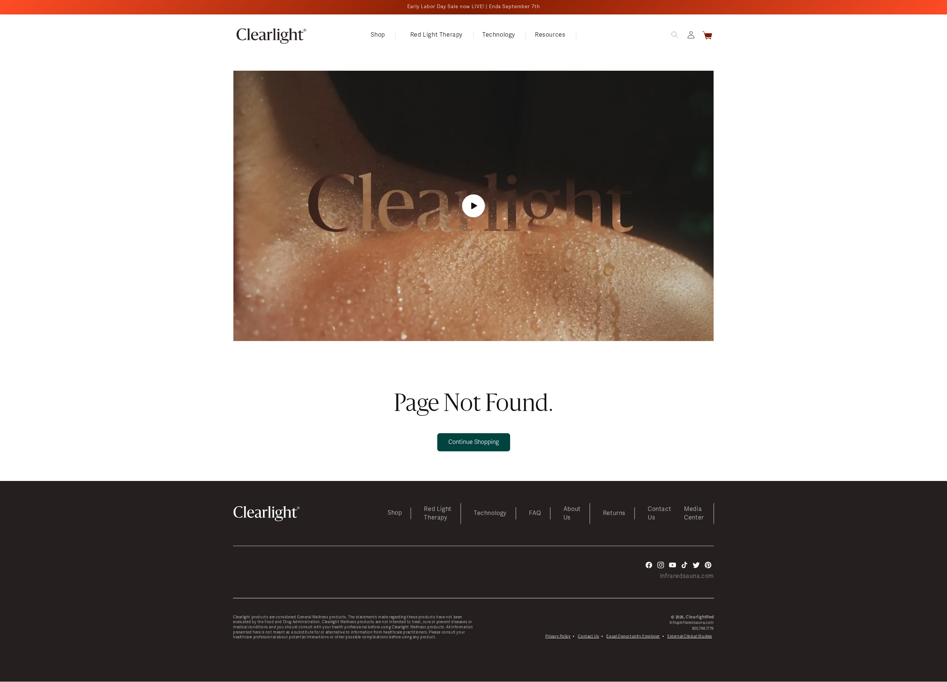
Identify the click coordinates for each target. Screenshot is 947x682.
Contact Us (659, 513)
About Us (572, 513)
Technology (490, 513)
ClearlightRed (700, 617)
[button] (385, 35)
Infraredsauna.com (687, 576)
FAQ (535, 513)
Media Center (694, 513)
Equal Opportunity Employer (633, 636)
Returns (614, 513)
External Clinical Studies (689, 636)
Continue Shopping (473, 442)
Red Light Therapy (437, 513)
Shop (395, 513)
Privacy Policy (557, 636)
